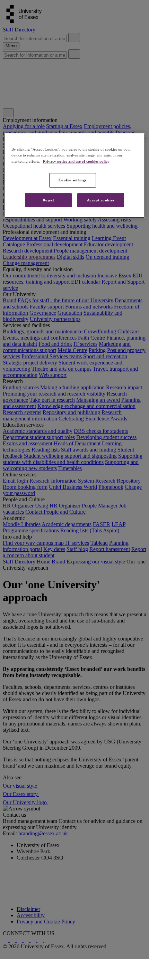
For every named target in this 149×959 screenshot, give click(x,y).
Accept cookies (100, 200)
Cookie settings (73, 180)
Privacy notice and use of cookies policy (76, 161)
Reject (48, 200)
